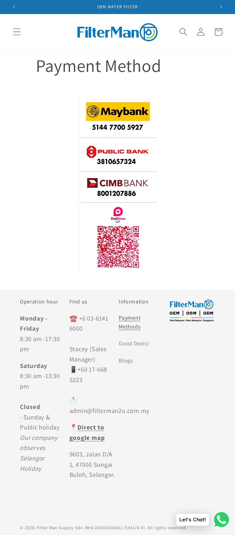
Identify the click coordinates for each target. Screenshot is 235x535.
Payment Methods (129, 322)
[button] (16, 32)
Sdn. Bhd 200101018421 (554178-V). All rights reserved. (131, 527)
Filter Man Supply (55, 527)
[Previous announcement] (14, 6)
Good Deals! (134, 343)
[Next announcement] (221, 6)
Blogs (126, 360)
